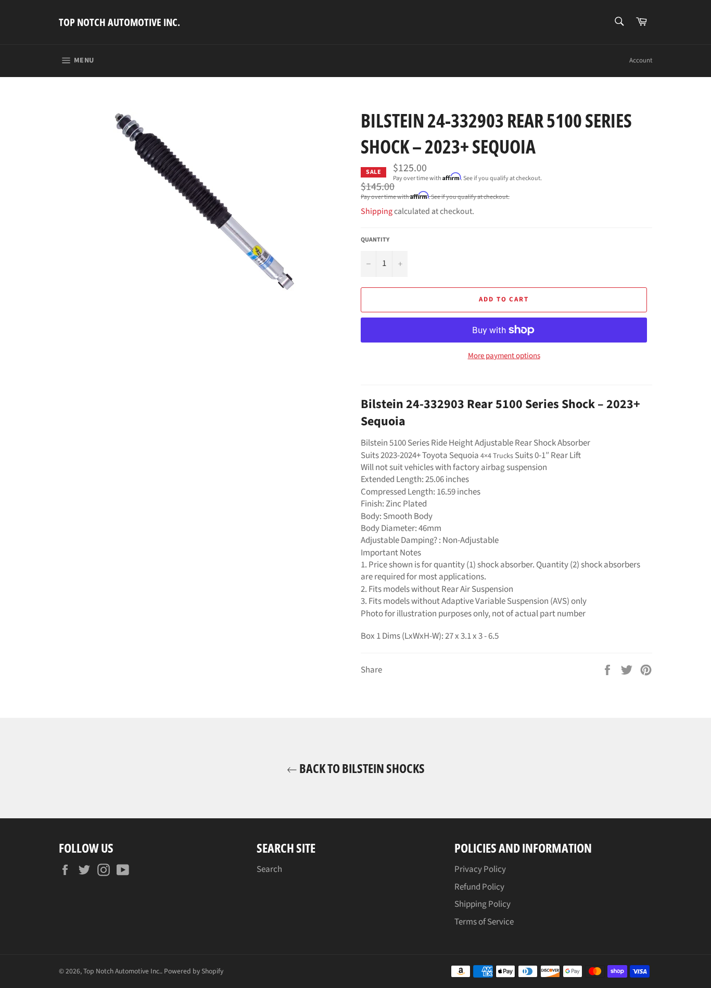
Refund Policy (479, 887)
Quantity (375, 240)
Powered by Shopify (193, 971)
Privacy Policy (480, 869)
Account (640, 60)
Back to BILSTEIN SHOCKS (361, 768)
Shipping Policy (482, 904)
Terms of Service (484, 922)
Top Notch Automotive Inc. (119, 22)
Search (269, 869)
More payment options (504, 356)
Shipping (376, 211)
